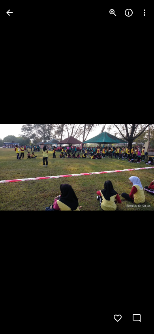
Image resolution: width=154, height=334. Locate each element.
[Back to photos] (9, 12)
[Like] (117, 318)
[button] (132, 167)
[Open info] (129, 13)
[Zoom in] (113, 13)
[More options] (144, 13)
